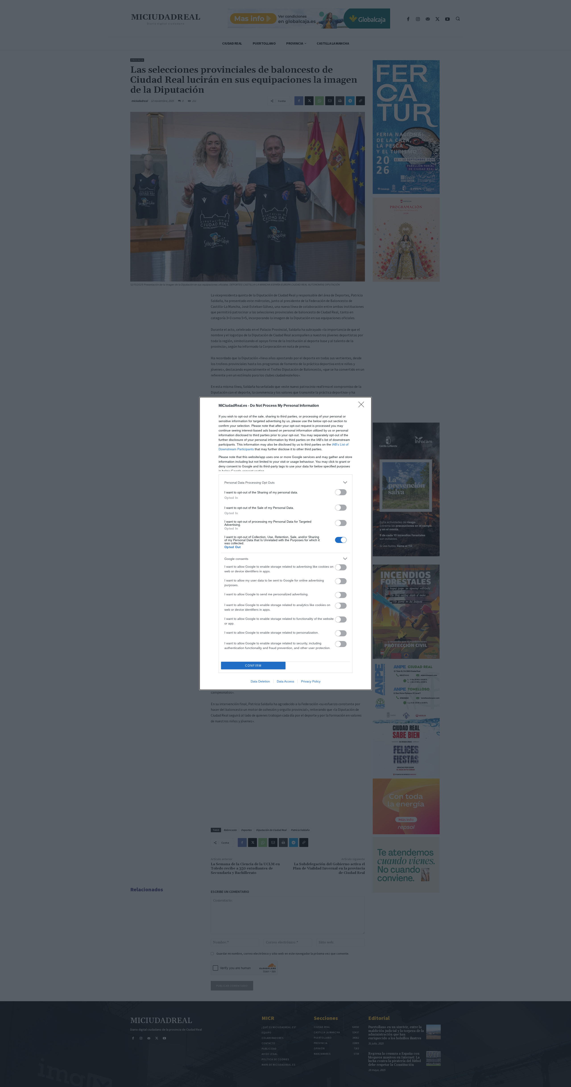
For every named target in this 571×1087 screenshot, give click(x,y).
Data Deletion (260, 681)
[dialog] (285, 543)
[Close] (362, 406)
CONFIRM (253, 665)
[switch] (341, 492)
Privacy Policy (311, 681)
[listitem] (285, 482)
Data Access (285, 681)
